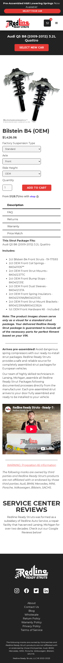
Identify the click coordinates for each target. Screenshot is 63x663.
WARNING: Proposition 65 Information (31, 465)
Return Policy (31, 618)
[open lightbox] (31, 94)
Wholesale (31, 614)
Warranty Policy (31, 622)
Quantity (8, 180)
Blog (31, 610)
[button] (47, 23)
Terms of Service (31, 630)
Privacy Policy (31, 626)
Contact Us (31, 607)
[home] (10, 23)
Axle (5, 155)
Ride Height (10, 167)
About (31, 603)
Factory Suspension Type (18, 143)
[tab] (31, 205)
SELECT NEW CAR (31, 47)
